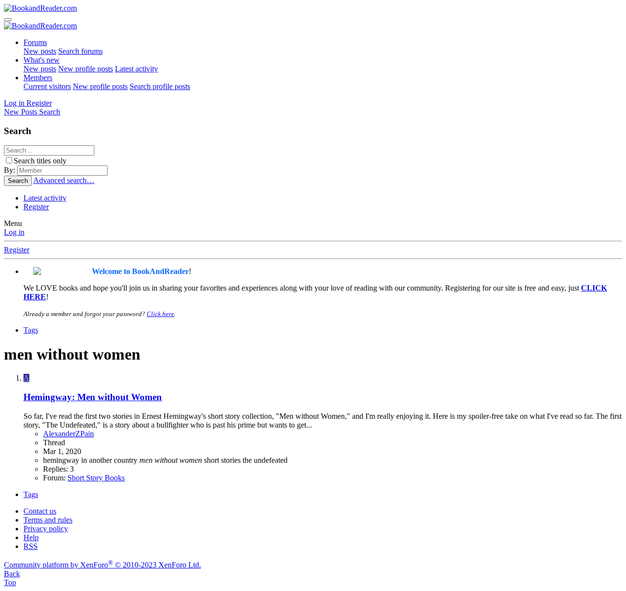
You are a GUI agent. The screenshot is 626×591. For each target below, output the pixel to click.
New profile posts (85, 69)
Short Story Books (96, 478)
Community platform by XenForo (102, 565)
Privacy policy (45, 528)
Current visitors (47, 86)
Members (37, 77)
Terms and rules (47, 520)
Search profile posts (160, 86)
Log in (14, 232)
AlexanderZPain (68, 434)
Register (36, 207)
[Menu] (8, 19)
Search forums (80, 51)
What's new (41, 60)
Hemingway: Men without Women (92, 397)
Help (31, 537)
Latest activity (136, 69)
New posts (39, 51)
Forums (35, 42)
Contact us (39, 511)
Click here (160, 314)
